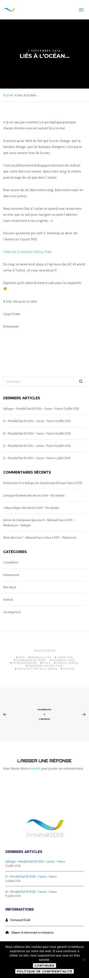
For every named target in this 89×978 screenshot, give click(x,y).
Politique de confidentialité (44, 971)
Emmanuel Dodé (63, 660)
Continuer (44, 965)
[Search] (81, 382)
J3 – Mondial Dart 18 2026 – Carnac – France (28, 446)
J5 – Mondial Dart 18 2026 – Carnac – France (29, 421)
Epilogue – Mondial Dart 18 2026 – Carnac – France (33, 409)
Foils (47, 662)
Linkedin (44, 719)
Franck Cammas (67, 662)
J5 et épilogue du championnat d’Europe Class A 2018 (50, 483)
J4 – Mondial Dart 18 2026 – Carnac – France (29, 433)
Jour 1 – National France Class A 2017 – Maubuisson (47, 537)
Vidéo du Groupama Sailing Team (27, 252)
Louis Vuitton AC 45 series (37, 668)
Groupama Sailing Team (46, 665)
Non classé (9, 587)
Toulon (68, 668)
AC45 (21, 657)
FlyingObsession (25, 662)
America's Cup (41, 657)
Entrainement (11, 575)
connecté (34, 768)
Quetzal (8, 599)
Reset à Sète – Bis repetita (48, 495)
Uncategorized (12, 612)
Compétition (10, 562)
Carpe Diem (65, 657)
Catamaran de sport (31, 660)
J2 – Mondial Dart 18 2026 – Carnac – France (28, 458)
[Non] (83, 959)
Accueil (8, 95)
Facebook (44, 709)
